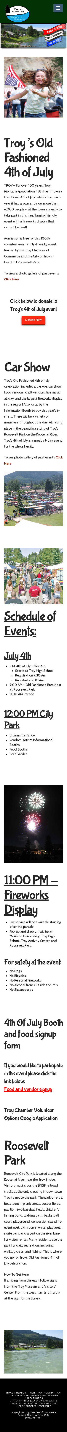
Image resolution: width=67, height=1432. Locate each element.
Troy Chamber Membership (35, 1406)
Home (9, 1392)
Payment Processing (36, 1403)
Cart (55, 1403)
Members (21, 1392)
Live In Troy (53, 1392)
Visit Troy (36, 1392)
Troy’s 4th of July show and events (34, 1400)
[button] (58, 8)
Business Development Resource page (35, 1395)
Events (16, 1403)
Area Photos (35, 1398)
